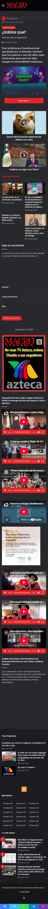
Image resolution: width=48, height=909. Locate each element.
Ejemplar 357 (8, 821)
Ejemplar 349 (21, 812)
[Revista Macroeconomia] (16, 5)
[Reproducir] (5, 432)
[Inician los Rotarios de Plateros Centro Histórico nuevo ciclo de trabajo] (35, 220)
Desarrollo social (16, 22)
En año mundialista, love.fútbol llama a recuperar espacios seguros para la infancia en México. (33, 202)
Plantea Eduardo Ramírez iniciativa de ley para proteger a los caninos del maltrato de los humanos (31, 870)
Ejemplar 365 (33, 825)
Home (6, 22)
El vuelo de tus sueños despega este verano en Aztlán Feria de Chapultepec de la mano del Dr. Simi (32, 756)
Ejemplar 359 (21, 821)
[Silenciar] (38, 432)
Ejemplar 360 (34, 821)
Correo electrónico (10, 297)
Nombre (6, 287)
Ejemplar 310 (20, 803)
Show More (23, 101)
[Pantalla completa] (42, 432)
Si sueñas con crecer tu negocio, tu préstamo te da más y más (23, 744)
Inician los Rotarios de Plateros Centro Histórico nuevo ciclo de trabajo (34, 232)
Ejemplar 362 (20, 825)
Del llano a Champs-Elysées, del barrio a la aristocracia (11, 217)
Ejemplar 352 (34, 812)
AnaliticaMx (25, 892)
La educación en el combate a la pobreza (12, 198)
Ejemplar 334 (34, 808)
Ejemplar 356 (34, 817)
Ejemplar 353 (8, 817)
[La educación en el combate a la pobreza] (12, 189)
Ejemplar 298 (8, 803)
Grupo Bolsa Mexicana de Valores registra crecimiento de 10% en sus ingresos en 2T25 (32, 857)
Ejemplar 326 (21, 808)
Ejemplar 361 (8, 825)
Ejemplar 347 (8, 812)
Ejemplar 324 (34, 803)
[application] (24, 422)
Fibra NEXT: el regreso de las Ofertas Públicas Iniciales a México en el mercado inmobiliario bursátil (30, 844)
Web (4, 306)
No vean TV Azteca (26, 767)
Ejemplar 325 (8, 808)
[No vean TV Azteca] (9, 771)
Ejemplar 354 (21, 817)
